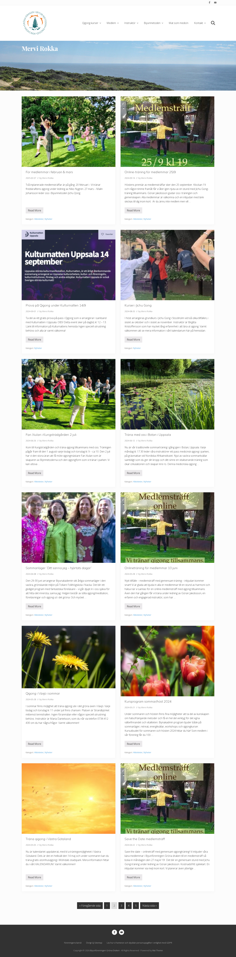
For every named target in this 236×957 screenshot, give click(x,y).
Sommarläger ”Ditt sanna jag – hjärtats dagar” (59, 568)
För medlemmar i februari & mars (49, 172)
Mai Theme (157, 950)
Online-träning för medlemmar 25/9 (150, 172)
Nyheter (48, 218)
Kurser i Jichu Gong (138, 305)
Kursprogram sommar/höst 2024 (148, 701)
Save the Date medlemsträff (145, 839)
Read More (34, 211)
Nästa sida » (149, 906)
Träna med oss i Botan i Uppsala (148, 435)
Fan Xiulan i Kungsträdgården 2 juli (51, 435)
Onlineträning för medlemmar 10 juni (151, 568)
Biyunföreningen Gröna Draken (105, 950)
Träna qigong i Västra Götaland (48, 839)
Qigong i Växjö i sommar (43, 693)
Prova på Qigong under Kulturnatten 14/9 (56, 305)
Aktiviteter (39, 218)
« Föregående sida (90, 906)
